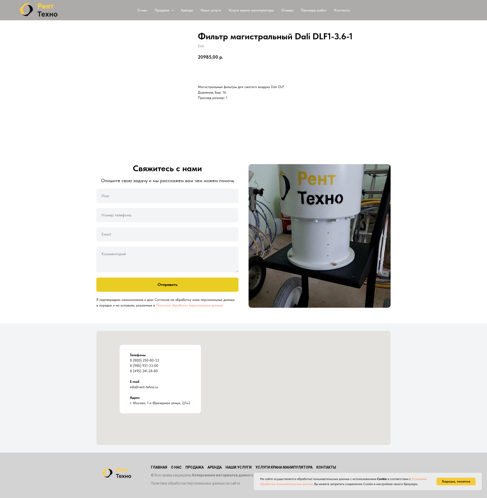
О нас (142, 10)
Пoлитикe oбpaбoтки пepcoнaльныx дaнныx (189, 305)
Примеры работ (314, 10)
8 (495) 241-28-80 (144, 371)
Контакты (342, 10)
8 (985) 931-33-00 (144, 366)
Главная (159, 467)
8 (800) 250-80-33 (144, 360)
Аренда (187, 10)
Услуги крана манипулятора (251, 10)
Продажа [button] (162, 10)
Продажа (194, 467)
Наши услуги (211, 10)
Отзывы (287, 10)
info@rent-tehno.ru (144, 387)
